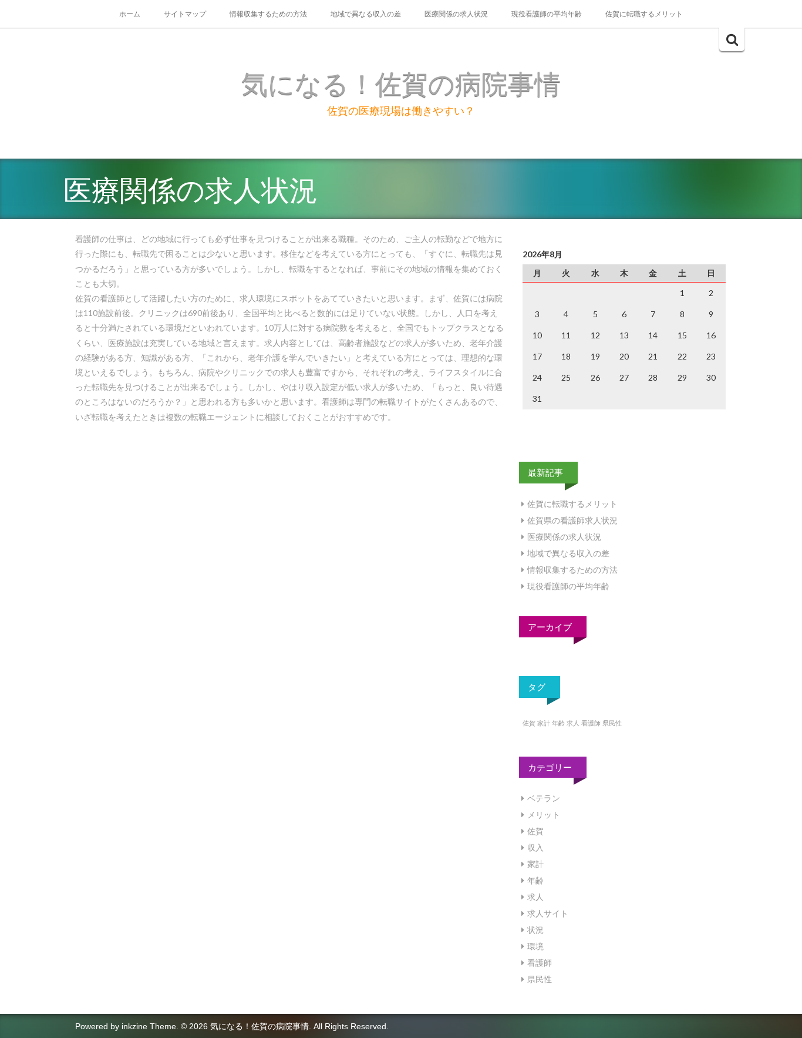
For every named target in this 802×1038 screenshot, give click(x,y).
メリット (543, 814)
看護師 (591, 723)
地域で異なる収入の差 (366, 13)
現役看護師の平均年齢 (546, 13)
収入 (535, 847)
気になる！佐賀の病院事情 (401, 84)
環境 (535, 946)
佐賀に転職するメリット (644, 13)
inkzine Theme (149, 1026)
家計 (543, 723)
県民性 (612, 723)
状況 (535, 930)
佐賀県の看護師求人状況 (572, 520)
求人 (573, 723)
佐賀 (529, 723)
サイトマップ (185, 13)
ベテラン (543, 798)
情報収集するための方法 (268, 13)
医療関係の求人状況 (456, 13)
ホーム (129, 13)
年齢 (558, 723)
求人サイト (547, 913)
